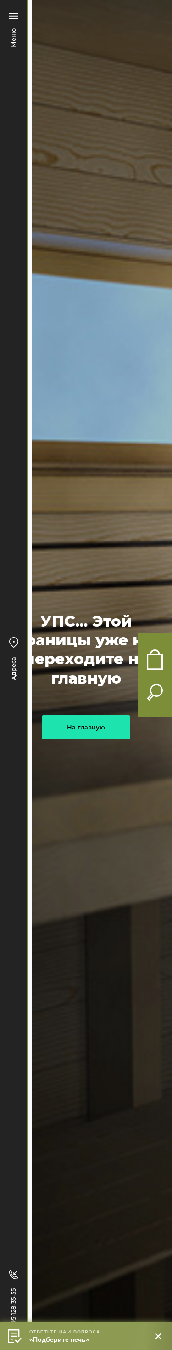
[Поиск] (155, 692)
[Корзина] (155, 659)
